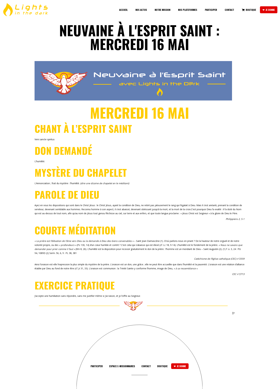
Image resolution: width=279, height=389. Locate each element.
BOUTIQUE (162, 366)
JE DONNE (181, 366)
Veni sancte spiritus (45, 139)
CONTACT (146, 366)
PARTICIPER (97, 366)
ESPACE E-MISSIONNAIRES (122, 366)
